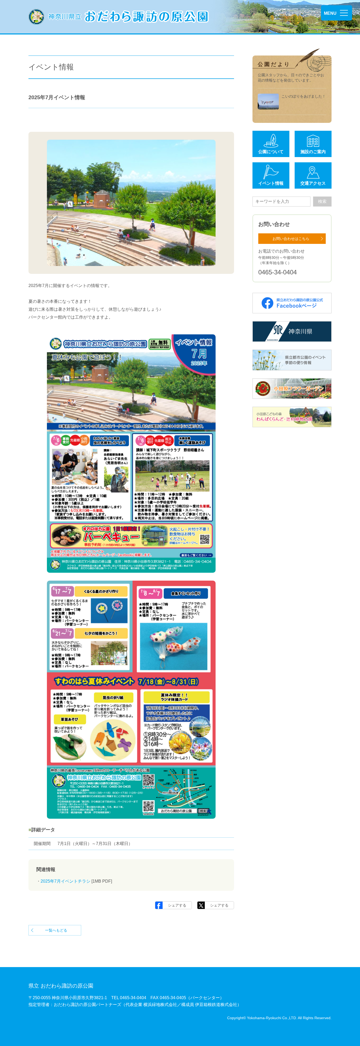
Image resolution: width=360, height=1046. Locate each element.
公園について (271, 151)
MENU (330, 13)
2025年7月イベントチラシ (65, 881)
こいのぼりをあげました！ (303, 96)
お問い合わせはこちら (291, 239)
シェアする (177, 905)
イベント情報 (271, 183)
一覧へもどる (56, 930)
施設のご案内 (313, 151)
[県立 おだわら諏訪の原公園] (118, 17)
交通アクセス (313, 183)
